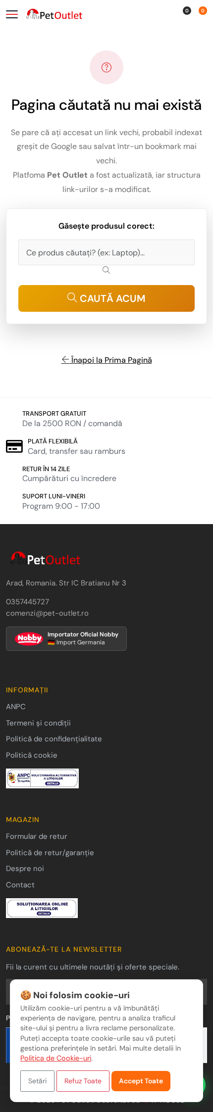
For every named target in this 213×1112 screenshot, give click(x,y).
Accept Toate (141, 1080)
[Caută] (160, 15)
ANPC (16, 707)
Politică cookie (31, 755)
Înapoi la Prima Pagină (110, 360)
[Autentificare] (172, 15)
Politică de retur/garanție (50, 853)
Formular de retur (36, 836)
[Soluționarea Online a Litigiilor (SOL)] (42, 908)
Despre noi (25, 868)
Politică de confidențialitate (54, 739)
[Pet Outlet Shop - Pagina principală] (82, 15)
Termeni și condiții (38, 723)
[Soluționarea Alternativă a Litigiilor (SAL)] (42, 778)
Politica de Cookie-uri (55, 1058)
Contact (20, 885)
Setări (37, 1080)
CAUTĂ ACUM (111, 298)
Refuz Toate (83, 1080)
